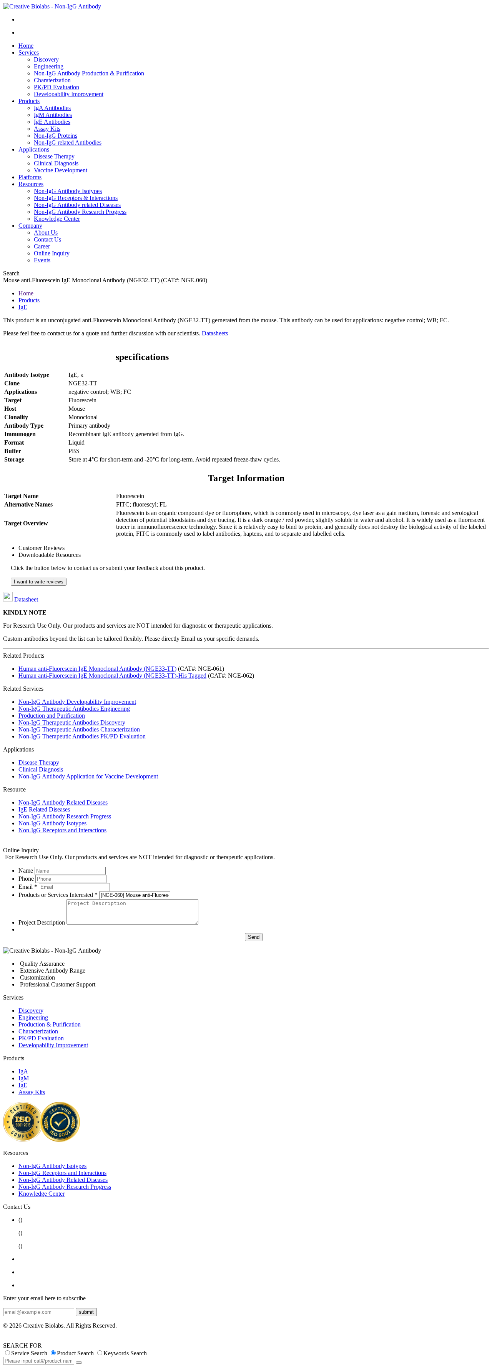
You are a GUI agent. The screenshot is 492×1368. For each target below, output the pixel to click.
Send (253, 937)
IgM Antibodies (53, 115)
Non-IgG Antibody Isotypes (68, 191)
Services (28, 52)
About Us (46, 232)
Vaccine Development (60, 170)
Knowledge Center (57, 218)
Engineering (48, 66)
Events (42, 260)
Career (42, 246)
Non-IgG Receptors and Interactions (62, 830)
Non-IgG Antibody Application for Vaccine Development (88, 776)
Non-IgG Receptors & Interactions (76, 198)
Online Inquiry (52, 253)
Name (25, 870)
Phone (26, 878)
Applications (33, 149)
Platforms (30, 177)
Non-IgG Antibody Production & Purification (89, 73)
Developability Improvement (68, 94)
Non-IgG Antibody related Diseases (77, 205)
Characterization (38, 1031)
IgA (23, 1071)
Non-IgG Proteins (55, 135)
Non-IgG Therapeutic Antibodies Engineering (74, 708)
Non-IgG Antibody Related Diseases (63, 802)
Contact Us (47, 239)
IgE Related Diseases (44, 809)
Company (30, 225)
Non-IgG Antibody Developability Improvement (77, 701)
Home (25, 45)
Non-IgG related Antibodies (67, 142)
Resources (30, 184)
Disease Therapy (54, 156)
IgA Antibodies (52, 108)
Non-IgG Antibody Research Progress (80, 211)
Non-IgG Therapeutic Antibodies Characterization (79, 729)
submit (86, 1312)
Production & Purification (49, 1024)
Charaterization (52, 80)
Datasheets (215, 333)
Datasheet (25, 599)
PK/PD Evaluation (56, 87)
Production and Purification (51, 715)
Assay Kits (47, 128)
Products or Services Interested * (58, 894)
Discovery (46, 59)
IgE (22, 307)
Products (29, 101)
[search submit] (79, 1362)
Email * (27, 886)
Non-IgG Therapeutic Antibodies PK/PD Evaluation (82, 736)
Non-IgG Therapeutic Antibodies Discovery (71, 722)
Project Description (41, 922)
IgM (23, 1078)
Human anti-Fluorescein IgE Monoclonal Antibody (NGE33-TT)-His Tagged (112, 675)
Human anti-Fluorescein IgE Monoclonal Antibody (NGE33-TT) (97, 668)
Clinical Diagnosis (56, 163)
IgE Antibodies (52, 121)
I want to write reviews (38, 582)
